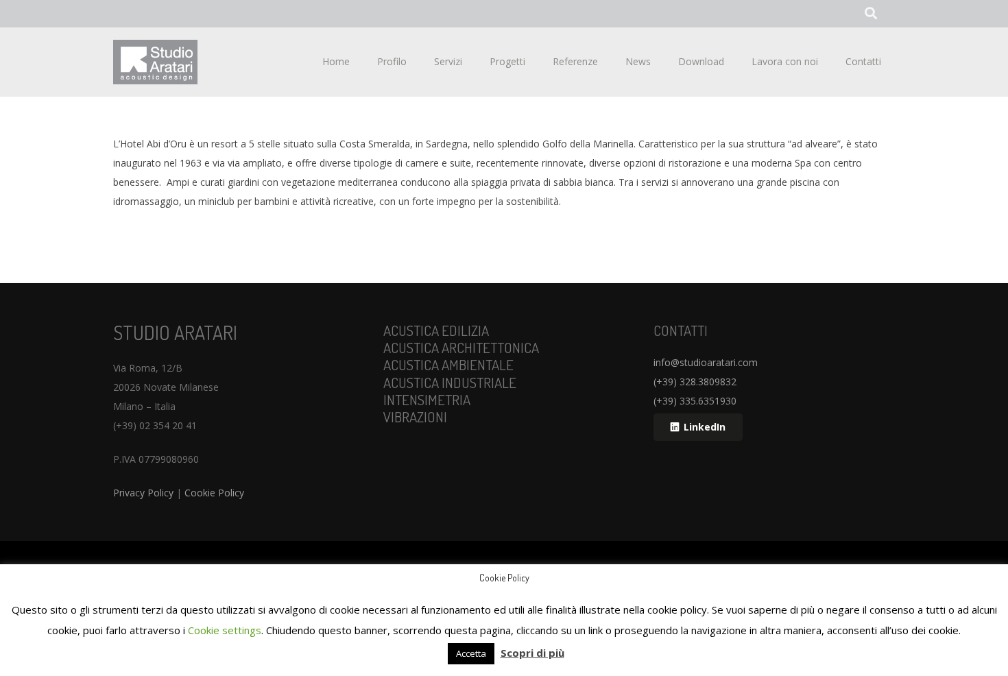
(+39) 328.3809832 (694, 381)
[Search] (871, 13)
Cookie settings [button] (224, 630)
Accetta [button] (471, 653)
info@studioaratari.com (705, 362)
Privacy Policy (143, 492)
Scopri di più (532, 653)
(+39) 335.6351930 (694, 400)
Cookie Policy (214, 492)
